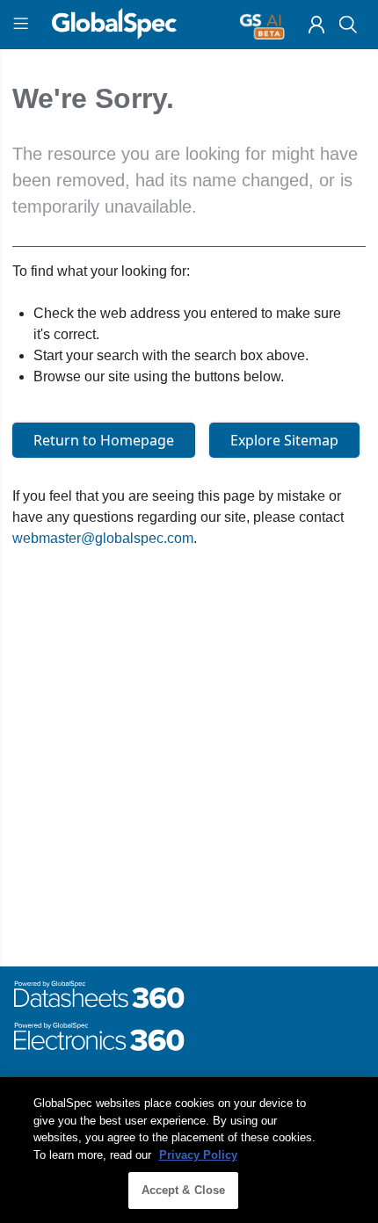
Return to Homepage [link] (103, 440)
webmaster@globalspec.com (102, 538)
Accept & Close (184, 1190)
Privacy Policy (198, 1154)
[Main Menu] (23, 24)
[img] (316, 24)
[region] (189, 1150)
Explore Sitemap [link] (284, 440)
